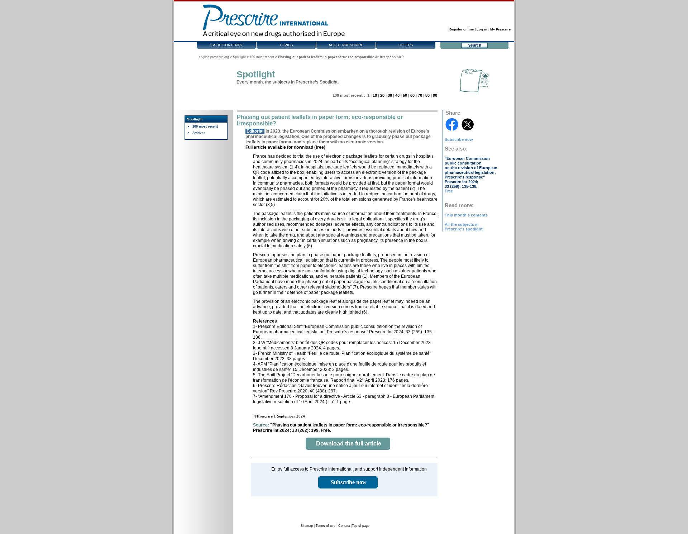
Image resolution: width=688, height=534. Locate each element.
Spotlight (239, 57)
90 (435, 95)
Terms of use (325, 526)
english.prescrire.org (214, 57)
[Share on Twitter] (467, 124)
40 (397, 95)
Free (449, 191)
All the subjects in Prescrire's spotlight (464, 226)
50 (405, 95)
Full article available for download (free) (285, 147)
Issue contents (226, 45)
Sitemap (307, 526)
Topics (286, 45)
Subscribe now (459, 139)
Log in (482, 29)
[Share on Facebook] (451, 124)
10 (375, 95)
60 (412, 95)
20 (382, 95)
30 (390, 95)
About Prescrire (346, 45)
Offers (405, 45)
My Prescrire (500, 29)
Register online (461, 29)
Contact (344, 526)
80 (427, 95)
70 (420, 95)
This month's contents (466, 215)
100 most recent (262, 57)
